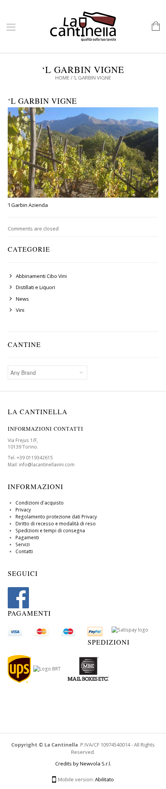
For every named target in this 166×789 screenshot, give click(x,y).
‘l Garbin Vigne (42, 101)
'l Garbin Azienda (28, 204)
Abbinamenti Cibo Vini (41, 276)
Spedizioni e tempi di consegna (50, 530)
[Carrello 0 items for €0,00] (152, 26)
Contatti (24, 551)
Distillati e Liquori (35, 287)
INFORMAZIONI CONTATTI (45, 428)
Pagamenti (27, 537)
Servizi (22, 544)
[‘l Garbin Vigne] (83, 152)
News (22, 298)
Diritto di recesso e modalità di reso (55, 523)
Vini (20, 309)
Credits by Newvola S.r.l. (83, 763)
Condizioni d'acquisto (39, 502)
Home (62, 77)
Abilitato (104, 779)
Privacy (23, 509)
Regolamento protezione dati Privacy (56, 516)
